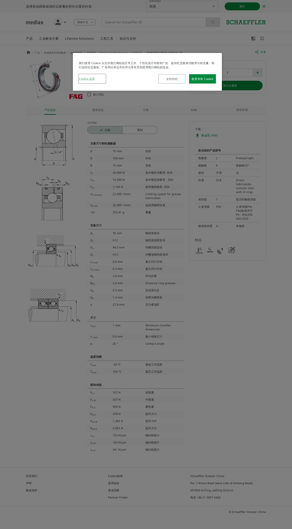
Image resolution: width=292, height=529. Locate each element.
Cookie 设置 (87, 79)
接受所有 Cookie (202, 79)
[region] (147, 72)
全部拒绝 (172, 79)
